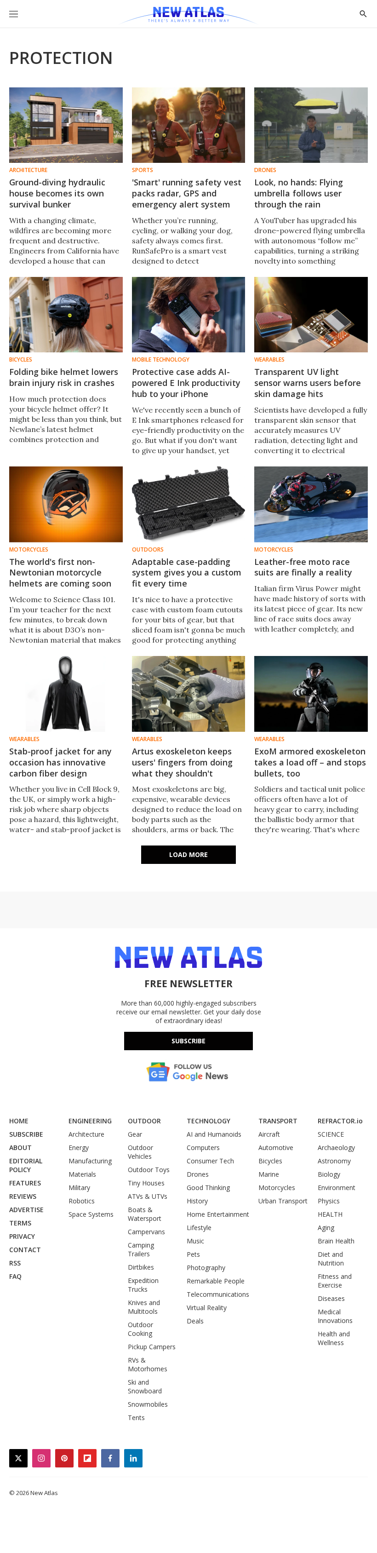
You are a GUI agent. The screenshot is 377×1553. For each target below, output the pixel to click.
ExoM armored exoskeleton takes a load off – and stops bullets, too (310, 762)
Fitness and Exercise (335, 1280)
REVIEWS (22, 1196)
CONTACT (25, 1249)
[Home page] (188, 16)
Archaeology (336, 1147)
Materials (82, 1174)
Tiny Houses (146, 1183)
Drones (265, 170)
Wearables (269, 359)
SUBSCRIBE (26, 1134)
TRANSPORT (277, 1120)
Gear (135, 1134)
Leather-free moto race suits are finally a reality (303, 567)
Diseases (331, 1298)
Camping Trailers (141, 1249)
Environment (336, 1187)
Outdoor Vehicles (140, 1152)
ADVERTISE (26, 1209)
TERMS (20, 1223)
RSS (15, 1263)
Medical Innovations (335, 1316)
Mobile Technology (160, 359)
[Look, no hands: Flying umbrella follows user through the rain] (311, 125)
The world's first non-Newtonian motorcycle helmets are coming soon (60, 572)
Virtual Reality (207, 1307)
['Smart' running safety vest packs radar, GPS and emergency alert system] (189, 125)
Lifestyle (199, 1227)
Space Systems (91, 1214)
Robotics (82, 1200)
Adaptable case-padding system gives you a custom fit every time (186, 572)
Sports (142, 170)
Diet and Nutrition (331, 1258)
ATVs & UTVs (147, 1196)
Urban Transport (283, 1200)
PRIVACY (22, 1236)
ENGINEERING (90, 1120)
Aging (326, 1227)
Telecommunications (218, 1294)
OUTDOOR (144, 1120)
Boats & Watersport (144, 1214)
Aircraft (269, 1134)
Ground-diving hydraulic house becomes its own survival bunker (57, 193)
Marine (268, 1174)
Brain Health (336, 1241)
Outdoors (148, 549)
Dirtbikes (141, 1267)
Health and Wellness (334, 1338)
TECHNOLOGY (208, 1120)
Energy (79, 1147)
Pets (193, 1254)
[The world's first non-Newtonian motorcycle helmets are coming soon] (66, 504)
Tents (136, 1417)
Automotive (275, 1147)
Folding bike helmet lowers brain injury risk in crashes (63, 377)
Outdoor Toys (149, 1169)
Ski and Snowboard (145, 1386)
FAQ (15, 1276)
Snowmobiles (148, 1404)
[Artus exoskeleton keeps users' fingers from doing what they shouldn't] (189, 693)
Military (79, 1187)
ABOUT (20, 1147)
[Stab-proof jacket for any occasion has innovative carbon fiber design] (66, 693)
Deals (195, 1321)
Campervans (146, 1231)
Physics (329, 1200)
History (197, 1200)
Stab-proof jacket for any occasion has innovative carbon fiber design (60, 762)
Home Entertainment (218, 1214)
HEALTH (330, 1214)
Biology (329, 1174)
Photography (206, 1267)
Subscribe (188, 1040)
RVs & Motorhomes (147, 1364)
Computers (203, 1147)
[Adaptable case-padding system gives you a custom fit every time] (189, 504)
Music (195, 1241)
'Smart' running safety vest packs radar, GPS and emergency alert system (186, 193)
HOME (19, 1120)
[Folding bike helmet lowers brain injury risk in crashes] (66, 314)
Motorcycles (28, 549)
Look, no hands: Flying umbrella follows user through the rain (298, 193)
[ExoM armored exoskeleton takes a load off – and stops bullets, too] (311, 693)
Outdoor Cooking (140, 1329)
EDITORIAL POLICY (25, 1165)
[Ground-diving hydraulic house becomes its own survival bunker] (66, 125)
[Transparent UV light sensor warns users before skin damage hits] (311, 314)
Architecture (28, 170)
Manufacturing (90, 1160)
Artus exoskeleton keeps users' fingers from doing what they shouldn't (182, 762)
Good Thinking (208, 1187)
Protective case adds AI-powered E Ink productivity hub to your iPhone (186, 382)
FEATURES (25, 1183)
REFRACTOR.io (340, 1120)
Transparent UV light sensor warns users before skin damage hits (307, 382)
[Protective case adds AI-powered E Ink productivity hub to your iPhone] (189, 314)
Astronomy (334, 1160)
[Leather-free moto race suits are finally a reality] (311, 504)
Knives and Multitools (144, 1307)
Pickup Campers (152, 1346)
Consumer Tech (210, 1160)
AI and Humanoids (214, 1134)
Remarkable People (216, 1281)
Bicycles (20, 359)
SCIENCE (331, 1134)
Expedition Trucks (143, 1285)
